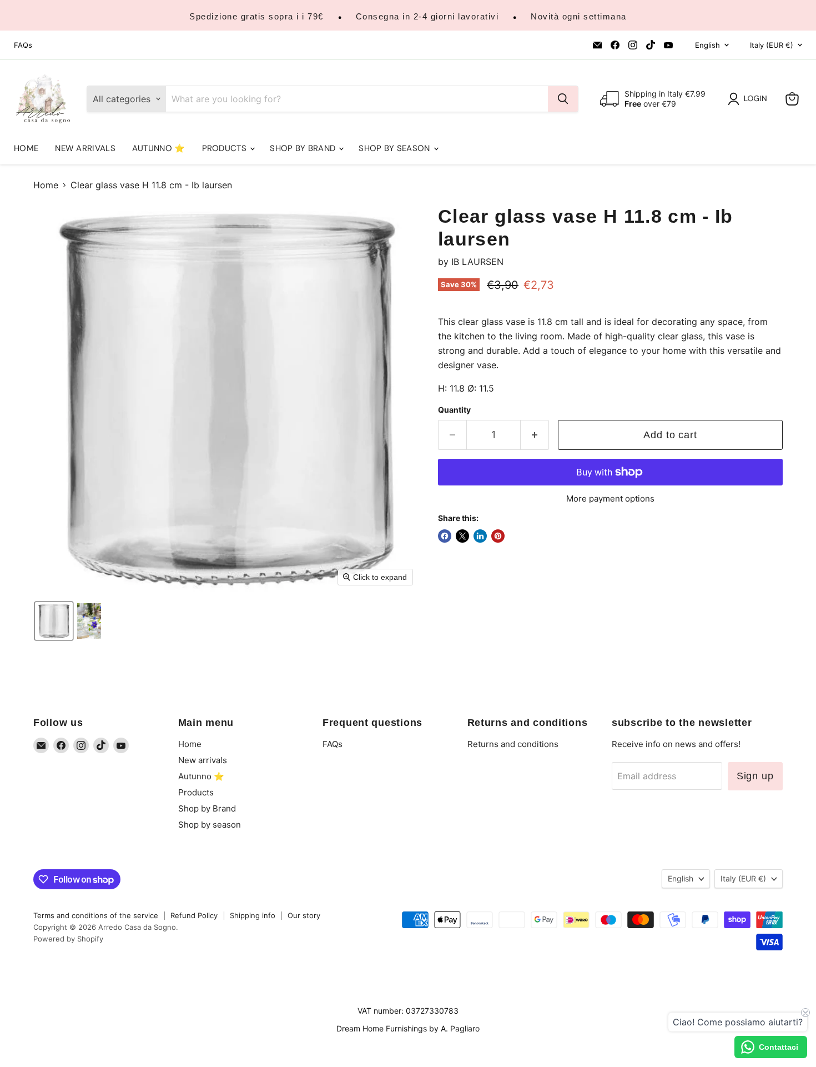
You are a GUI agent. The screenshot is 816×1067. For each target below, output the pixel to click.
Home (26, 148)
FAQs (23, 45)
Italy (771, 45)
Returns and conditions (512, 744)
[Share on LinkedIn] (480, 536)
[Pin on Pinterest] (498, 536)
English (707, 45)
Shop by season (395, 148)
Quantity (454, 409)
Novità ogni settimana (579, 16)
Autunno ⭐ (158, 148)
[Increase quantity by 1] (535, 435)
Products (225, 148)
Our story (304, 915)
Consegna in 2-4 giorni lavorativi (427, 16)
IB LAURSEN (477, 261)
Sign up (755, 776)
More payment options (610, 498)
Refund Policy (194, 915)
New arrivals (85, 148)
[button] (750, 99)
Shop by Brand (304, 148)
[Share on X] (462, 536)
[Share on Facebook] (444, 536)
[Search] (563, 99)
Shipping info (252, 915)
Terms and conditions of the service (95, 915)
